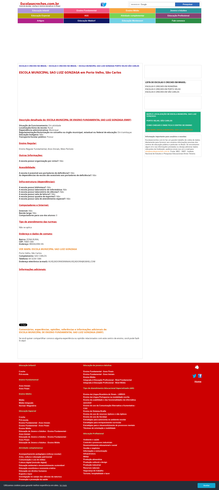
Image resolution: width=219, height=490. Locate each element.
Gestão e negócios (91, 448)
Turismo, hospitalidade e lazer (96, 474)
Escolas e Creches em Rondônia (161, 86)
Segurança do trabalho (93, 471)
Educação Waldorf (86, 21)
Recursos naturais (91, 468)
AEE (86, 16)
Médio (21, 400)
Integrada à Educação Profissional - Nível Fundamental (107, 380)
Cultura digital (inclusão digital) (33, 462)
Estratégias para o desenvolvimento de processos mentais (109, 425)
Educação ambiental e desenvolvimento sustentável (42, 465)
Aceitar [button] (206, 485)
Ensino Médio (132, 11)
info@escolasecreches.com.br (157, 151)
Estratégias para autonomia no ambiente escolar (104, 420)
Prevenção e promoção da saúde (33, 479)
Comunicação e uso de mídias (32, 460)
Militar (86, 457)
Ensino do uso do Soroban (95, 417)
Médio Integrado (26, 403)
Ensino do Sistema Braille (94, 411)
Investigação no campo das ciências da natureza (40, 477)
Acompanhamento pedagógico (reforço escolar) (40, 454)
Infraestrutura (89, 454)
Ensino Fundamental (87, 11)
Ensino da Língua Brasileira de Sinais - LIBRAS (104, 394)
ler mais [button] (63, 485)
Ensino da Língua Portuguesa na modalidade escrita (106, 397)
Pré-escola (23, 374)
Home (198, 381)
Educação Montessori (132, 21)
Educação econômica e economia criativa (37, 468)
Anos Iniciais (24, 386)
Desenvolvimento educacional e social (100, 445)
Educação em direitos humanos (33, 471)
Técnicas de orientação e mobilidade (99, 428)
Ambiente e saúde (91, 440)
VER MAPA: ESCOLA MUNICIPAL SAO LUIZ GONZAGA (48, 249)
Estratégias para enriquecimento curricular (102, 423)
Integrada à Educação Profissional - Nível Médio (104, 383)
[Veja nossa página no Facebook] (102, 5)
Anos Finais (24, 389)
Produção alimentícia (92, 459)
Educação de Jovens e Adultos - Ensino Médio (39, 443)
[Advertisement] (94, 42)
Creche (22, 371)
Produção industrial (92, 465)
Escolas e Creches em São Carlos (162, 92)
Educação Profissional (178, 16)
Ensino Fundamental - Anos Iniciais (34, 423)
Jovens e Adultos (178, 11)
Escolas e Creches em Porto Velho (163, 89)
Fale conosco (178, 21)
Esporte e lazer (25, 474)
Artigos (40, 21)
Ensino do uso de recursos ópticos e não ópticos (105, 414)
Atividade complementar (132, 16)
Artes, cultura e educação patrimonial (35, 457)
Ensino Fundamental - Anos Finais (34, 426)
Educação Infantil (40, 11)
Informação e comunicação (95, 451)
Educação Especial (40, 16)
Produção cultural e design (95, 462)
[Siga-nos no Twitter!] (105, 5)
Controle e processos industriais (97, 442)
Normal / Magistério (27, 406)
